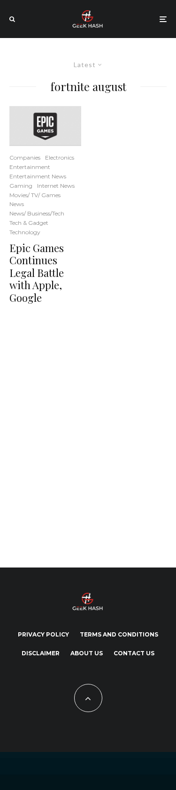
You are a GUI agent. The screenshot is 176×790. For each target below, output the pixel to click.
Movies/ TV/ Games (35, 195)
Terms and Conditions (119, 634)
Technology (24, 232)
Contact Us (134, 653)
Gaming (20, 185)
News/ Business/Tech (36, 213)
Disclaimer (41, 653)
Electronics (59, 157)
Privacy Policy (43, 634)
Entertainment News (37, 176)
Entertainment (29, 166)
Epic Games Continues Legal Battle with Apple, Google (36, 273)
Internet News (56, 185)
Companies (24, 157)
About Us (86, 653)
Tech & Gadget (28, 222)
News (16, 203)
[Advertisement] (88, 434)
